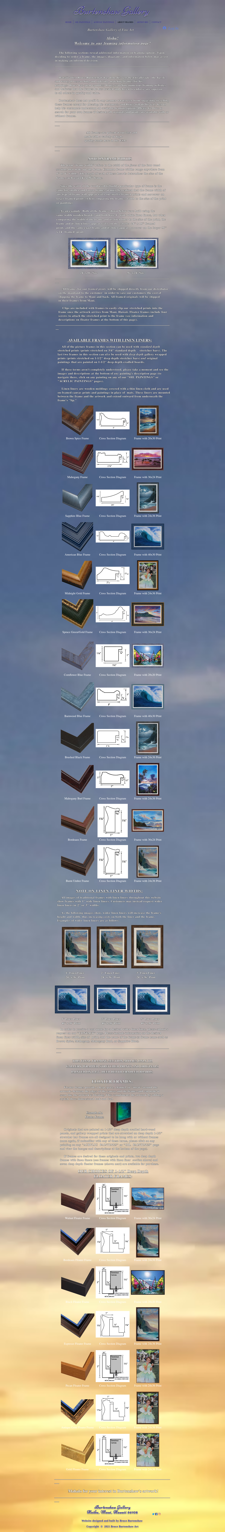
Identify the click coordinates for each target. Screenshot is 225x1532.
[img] (77, 423)
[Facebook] (156, 1514)
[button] (82, 22)
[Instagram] (159, 1514)
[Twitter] (153, 1514)
